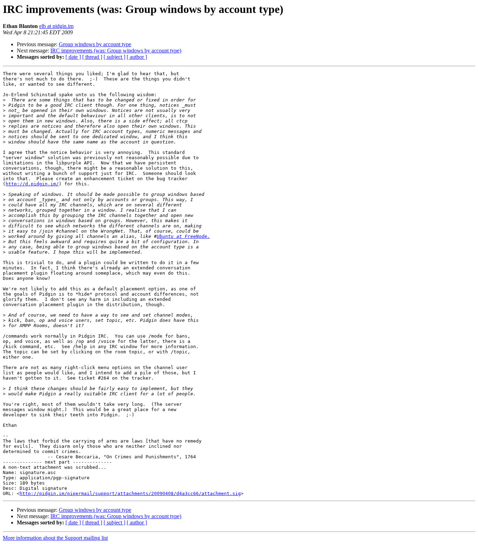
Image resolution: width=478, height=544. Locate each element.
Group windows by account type (95, 44)
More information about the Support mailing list (55, 538)
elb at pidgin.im (56, 26)
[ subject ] (114, 57)
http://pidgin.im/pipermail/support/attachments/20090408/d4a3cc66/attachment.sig (130, 493)
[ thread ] (92, 57)
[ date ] (73, 57)
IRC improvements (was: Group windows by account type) (115, 51)
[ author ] (137, 57)
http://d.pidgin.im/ (32, 183)
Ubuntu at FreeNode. (183, 236)
